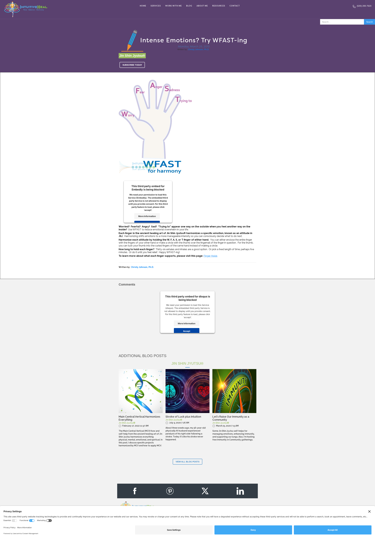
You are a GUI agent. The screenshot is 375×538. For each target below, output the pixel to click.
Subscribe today (132, 65)
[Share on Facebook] (134, 491)
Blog (189, 6)
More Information (147, 216)
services (156, 6)
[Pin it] (170, 491)
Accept (186, 331)
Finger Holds (210, 255)
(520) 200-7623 (364, 6)
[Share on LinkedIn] (240, 491)
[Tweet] (205, 491)
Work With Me (173, 6)
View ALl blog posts (187, 461)
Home (143, 6)
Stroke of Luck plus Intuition (183, 416)
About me (202, 6)
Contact (235, 6)
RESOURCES (218, 6)
